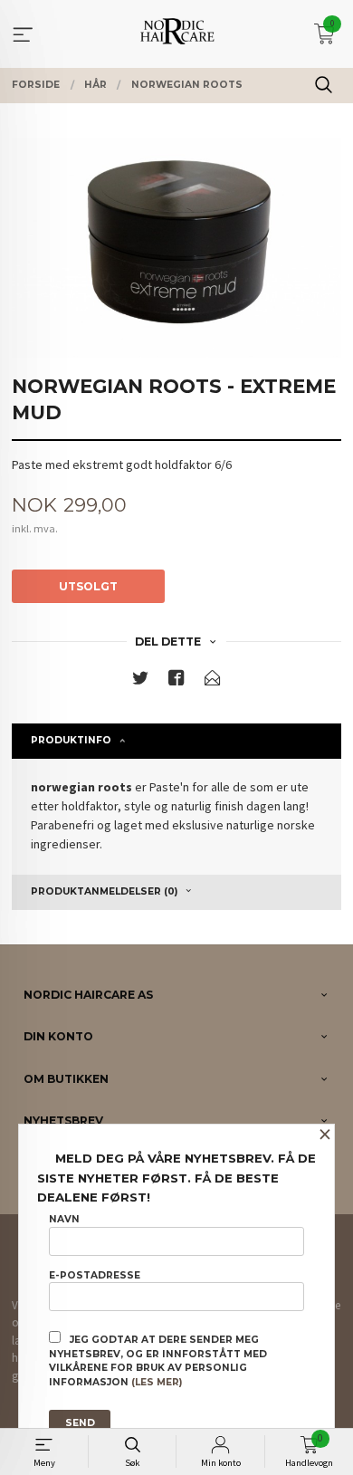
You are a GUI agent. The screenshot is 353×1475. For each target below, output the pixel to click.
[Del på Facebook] (176, 681)
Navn (64, 1219)
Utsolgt (88, 586)
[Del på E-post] (212, 681)
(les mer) (156, 1382)
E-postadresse (94, 1275)
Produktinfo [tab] (71, 740)
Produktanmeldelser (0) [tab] (104, 891)
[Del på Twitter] (140, 681)
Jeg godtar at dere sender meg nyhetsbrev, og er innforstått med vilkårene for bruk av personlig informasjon (158, 1361)
